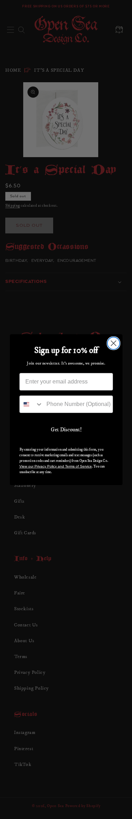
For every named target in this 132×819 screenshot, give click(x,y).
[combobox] (31, 404)
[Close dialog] (113, 343)
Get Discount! (66, 429)
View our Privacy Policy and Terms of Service (55, 466)
